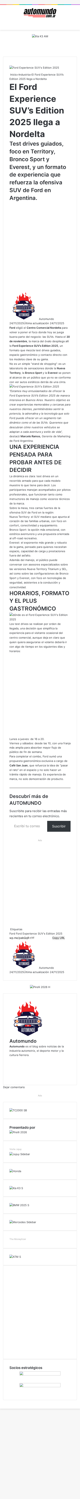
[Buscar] (75, 25)
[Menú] (5, 25)
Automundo (46, 319)
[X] (0, 1402)
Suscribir (59, 826)
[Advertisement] (40, 246)
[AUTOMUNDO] (40, 13)
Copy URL (58, 937)
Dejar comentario (14, 1087)
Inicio (13, 74)
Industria (24, 74)
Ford (12, 933)
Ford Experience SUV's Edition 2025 (39, 933)
